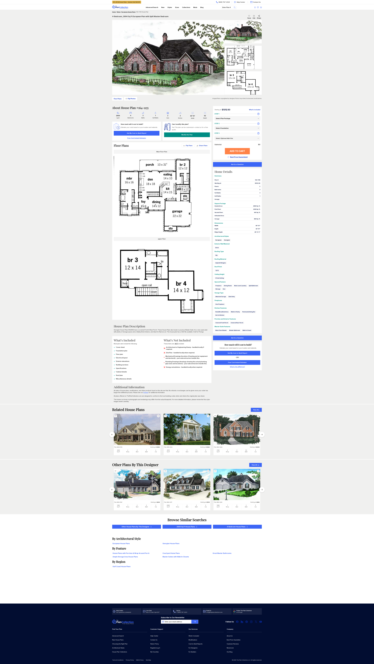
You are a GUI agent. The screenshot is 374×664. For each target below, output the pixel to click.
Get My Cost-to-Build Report (136, 133)
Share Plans (203, 145)
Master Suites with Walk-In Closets (176, 557)
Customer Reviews (233, 644)
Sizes (177, 7)
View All (254, 465)
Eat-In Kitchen (219, 315)
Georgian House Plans (171, 543)
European (218, 240)
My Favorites (154, 652)
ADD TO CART (237, 151)
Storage (217, 289)
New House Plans (117, 640)
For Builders (192, 652)
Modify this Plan (187, 135)
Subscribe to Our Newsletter (172, 618)
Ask (254, 18)
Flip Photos (132, 98)
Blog (201, 7)
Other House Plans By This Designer (135, 527)
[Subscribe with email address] (194, 622)
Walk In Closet (247, 330)
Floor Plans (118, 99)
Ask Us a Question (237, 164)
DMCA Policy (140, 660)
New (162, 7)
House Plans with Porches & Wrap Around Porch (131, 553)
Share (259, 18)
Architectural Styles (118, 648)
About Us (230, 636)
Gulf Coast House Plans (122, 566)
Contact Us (153, 640)
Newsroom (230, 648)
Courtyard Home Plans (171, 553)
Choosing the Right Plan (119, 644)
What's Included (194, 636)
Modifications (193, 640)
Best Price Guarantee (233, 640)
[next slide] (262, 434)
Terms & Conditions (117, 660)
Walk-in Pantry (235, 312)
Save (249, 18)
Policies (145, 392)
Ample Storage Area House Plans (125, 557)
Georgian (227, 240)
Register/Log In (155, 648)
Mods (195, 7)
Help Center (154, 636)
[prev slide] (112, 434)
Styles (170, 7)
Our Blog (229, 652)
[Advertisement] (187, 588)
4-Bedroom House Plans (236, 527)
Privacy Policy (130, 660)
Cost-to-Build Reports (195, 644)
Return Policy (154, 644)
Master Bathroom (234, 330)
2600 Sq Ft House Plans (186, 527)
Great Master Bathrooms (222, 553)
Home (114, 12)
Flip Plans (189, 145)
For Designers (193, 648)
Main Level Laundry (240, 285)
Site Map (148, 660)
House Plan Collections (119, 652)
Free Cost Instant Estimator (237, 362)
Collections (186, 7)
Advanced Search (152, 7)
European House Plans (128, 12)
